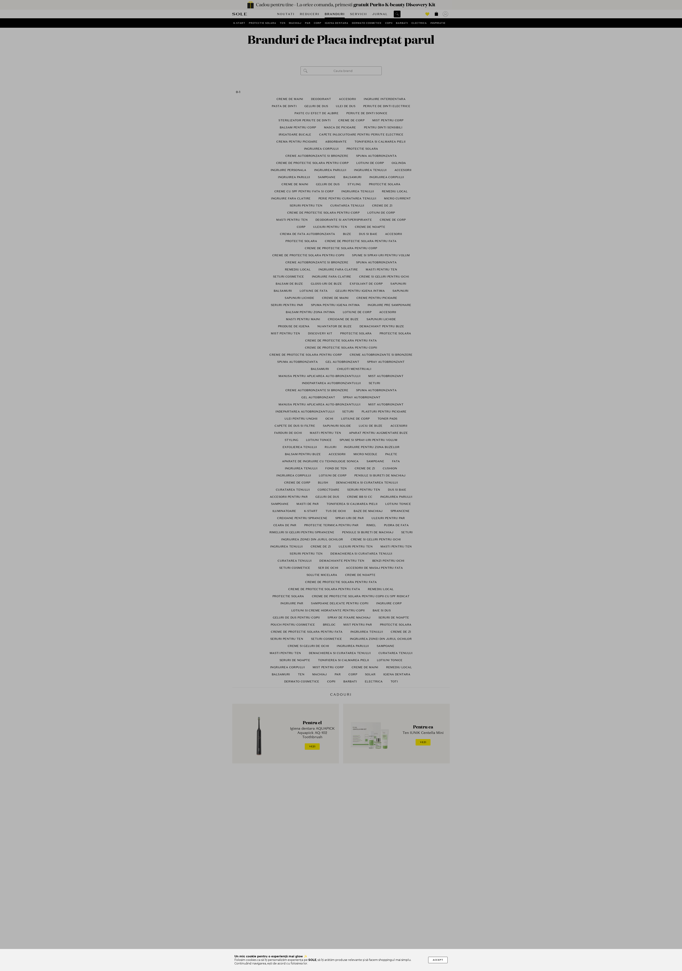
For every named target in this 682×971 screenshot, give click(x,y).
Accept (438, 959)
